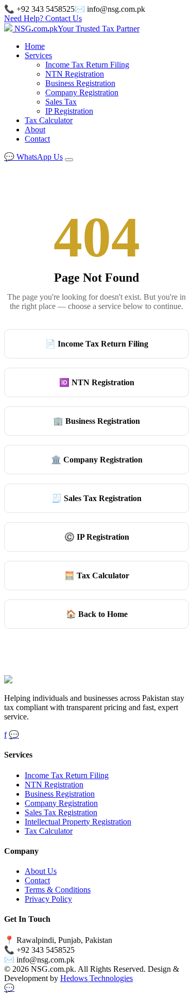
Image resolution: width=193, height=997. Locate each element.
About (35, 129)
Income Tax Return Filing (87, 64)
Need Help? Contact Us (43, 18)
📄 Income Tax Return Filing (96, 343)
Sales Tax (61, 101)
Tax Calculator (49, 120)
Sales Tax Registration (61, 812)
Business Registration (80, 83)
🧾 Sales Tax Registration (96, 498)
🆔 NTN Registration (96, 382)
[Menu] (69, 159)
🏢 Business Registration (96, 421)
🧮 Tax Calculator (96, 575)
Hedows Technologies (96, 978)
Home (35, 46)
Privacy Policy (48, 899)
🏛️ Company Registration (97, 459)
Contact (37, 138)
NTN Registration (74, 74)
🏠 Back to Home (97, 614)
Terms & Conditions (58, 889)
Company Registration (81, 92)
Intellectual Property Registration (78, 821)
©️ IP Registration (96, 536)
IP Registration (69, 111)
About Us (41, 871)
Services (38, 55)
